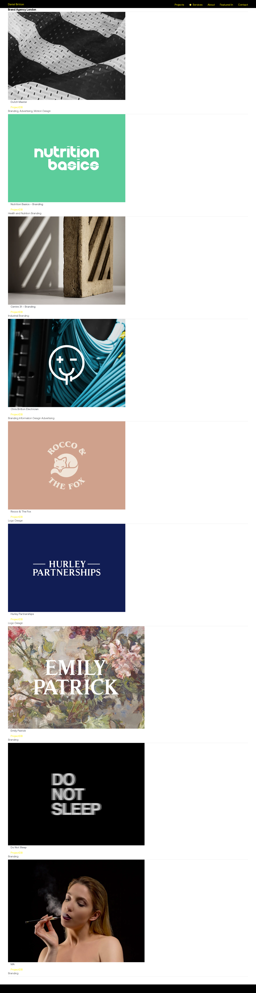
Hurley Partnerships (22, 613)
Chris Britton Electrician (25, 409)
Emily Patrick (18, 730)
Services (198, 4)
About (211, 4)
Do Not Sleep (19, 847)
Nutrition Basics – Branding (27, 204)
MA (13, 964)
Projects (179, 4)
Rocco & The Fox (21, 511)
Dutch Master (19, 101)
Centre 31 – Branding (23, 306)
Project (15, 107)
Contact (243, 4)
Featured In (226, 4)
